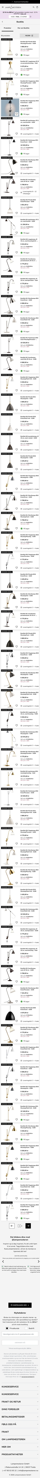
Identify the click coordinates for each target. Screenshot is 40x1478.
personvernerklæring (28, 1376)
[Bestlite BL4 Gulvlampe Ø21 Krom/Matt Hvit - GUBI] (20, 916)
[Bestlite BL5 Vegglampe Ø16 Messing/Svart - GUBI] (20, 1153)
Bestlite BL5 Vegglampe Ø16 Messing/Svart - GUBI (29, 1146)
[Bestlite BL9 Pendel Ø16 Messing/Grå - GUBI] (20, 463)
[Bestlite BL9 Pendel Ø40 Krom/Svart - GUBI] (20, 1015)
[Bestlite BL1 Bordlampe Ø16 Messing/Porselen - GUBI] (20, 758)
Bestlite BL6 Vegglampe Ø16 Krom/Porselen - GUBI (29, 555)
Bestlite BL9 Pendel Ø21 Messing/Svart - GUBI (28, 634)
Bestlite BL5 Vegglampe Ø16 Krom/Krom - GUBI (29, 654)
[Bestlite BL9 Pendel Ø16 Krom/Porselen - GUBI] (20, 207)
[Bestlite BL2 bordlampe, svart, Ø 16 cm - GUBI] (20, 975)
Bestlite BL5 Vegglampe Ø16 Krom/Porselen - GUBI (29, 1205)
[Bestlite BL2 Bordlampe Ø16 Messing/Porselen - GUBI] (20, 1034)
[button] (16, 55)
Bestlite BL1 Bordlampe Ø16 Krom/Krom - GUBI (29, 496)
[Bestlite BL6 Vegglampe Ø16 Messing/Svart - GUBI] (20, 1172)
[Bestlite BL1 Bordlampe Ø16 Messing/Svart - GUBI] (20, 522)
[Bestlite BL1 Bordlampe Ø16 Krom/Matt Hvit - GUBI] (20, 325)
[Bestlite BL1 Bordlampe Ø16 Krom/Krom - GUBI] (20, 502)
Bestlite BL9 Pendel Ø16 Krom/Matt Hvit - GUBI (28, 417)
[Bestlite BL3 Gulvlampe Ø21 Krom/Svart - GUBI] (20, 147)
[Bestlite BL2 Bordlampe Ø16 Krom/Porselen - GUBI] (20, 995)
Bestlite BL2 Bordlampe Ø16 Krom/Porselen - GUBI (29, 989)
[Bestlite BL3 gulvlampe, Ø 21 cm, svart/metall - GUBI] (20, 127)
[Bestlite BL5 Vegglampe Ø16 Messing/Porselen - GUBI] (20, 88)
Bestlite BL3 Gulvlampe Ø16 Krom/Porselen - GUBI (29, 792)
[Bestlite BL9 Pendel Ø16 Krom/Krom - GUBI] (20, 581)
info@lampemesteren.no (28, 1470)
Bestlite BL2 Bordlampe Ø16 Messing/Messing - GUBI (29, 870)
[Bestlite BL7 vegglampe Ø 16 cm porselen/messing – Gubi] (20, 68)
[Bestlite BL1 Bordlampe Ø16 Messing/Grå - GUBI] (20, 601)
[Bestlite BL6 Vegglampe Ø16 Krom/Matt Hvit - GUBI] (20, 1192)
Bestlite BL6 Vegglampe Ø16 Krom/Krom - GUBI (29, 1067)
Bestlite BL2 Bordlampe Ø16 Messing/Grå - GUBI (29, 673)
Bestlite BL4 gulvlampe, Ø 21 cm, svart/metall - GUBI (29, 220)
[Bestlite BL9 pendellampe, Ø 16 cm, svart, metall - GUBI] (20, 443)
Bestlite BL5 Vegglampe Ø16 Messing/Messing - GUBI (29, 535)
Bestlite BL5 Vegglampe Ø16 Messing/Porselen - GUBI (29, 82)
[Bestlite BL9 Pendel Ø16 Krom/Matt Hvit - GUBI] (20, 423)
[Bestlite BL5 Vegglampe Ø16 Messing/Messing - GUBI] (20, 542)
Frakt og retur (11, 1401)
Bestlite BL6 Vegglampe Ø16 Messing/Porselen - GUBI (29, 831)
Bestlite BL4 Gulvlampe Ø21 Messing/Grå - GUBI (29, 732)
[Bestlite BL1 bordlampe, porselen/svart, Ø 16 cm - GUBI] (20, 620)
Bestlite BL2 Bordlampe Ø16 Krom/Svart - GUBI (29, 160)
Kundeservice (10, 1386)
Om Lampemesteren (13, 1439)
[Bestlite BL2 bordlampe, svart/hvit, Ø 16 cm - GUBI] (20, 364)
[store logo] (14, 7)
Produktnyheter (12, 1454)
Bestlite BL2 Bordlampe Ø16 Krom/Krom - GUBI (29, 299)
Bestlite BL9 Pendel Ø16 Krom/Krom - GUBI (28, 575)
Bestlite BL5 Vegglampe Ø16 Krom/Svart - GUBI (29, 101)
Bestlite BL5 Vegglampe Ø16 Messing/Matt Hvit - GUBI (29, 378)
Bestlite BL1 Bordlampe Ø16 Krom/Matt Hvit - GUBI (29, 319)
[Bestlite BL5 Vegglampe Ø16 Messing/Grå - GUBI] (20, 1093)
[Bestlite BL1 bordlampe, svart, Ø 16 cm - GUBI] (20, 186)
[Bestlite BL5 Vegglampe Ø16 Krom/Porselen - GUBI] (20, 1212)
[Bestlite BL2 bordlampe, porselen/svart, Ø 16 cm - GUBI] (20, 266)
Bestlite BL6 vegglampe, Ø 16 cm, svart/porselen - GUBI (29, 930)
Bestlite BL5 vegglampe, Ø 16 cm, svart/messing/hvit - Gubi (28, 240)
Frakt (5, 1431)
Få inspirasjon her (19, 1305)
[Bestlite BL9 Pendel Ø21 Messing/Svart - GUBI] (20, 640)
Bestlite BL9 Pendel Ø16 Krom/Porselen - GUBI (28, 200)
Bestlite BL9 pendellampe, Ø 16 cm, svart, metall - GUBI (29, 437)
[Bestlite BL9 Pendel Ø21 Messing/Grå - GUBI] (20, 404)
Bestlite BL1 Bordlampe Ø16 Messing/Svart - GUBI (29, 516)
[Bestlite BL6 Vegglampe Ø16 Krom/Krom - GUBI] (20, 1074)
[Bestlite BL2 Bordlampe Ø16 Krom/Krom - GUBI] (20, 305)
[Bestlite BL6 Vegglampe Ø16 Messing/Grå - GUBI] (20, 482)
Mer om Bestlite (23, 28)
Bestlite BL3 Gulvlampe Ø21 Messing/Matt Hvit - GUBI (29, 1107)
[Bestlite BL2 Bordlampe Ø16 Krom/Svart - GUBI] (20, 167)
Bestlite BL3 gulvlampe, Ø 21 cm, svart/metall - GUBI (29, 121)
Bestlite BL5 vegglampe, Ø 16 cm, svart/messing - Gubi (28, 949)
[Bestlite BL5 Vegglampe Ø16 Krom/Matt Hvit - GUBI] (20, 1054)
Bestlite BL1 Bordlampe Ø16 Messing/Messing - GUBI (29, 1127)
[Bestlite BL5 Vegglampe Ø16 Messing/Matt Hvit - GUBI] (20, 384)
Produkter (7, 28)
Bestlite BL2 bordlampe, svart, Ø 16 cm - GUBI (28, 969)
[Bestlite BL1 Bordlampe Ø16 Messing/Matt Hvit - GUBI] (20, 857)
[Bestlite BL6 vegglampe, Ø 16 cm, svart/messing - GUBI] (20, 719)
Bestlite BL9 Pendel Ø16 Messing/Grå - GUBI (28, 457)
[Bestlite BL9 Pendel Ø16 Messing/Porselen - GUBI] (20, 48)
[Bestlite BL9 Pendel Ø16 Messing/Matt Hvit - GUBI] (20, 896)
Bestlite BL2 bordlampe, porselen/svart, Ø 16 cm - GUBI (28, 260)
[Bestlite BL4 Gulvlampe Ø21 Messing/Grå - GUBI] (20, 739)
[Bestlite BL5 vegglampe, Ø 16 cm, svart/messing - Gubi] (20, 955)
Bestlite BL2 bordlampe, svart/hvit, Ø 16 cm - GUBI (28, 358)
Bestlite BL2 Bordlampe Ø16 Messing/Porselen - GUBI (29, 1028)
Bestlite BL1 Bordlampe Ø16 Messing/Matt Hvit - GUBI (29, 851)
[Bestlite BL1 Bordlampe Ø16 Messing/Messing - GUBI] (20, 1133)
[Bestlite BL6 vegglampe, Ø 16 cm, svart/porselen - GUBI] (20, 936)
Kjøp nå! (23, 14)
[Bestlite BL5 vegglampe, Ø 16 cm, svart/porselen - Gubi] (20, 285)
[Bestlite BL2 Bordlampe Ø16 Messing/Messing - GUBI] (20, 877)
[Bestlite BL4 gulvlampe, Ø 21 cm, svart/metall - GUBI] (20, 226)
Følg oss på (9, 1424)
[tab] (20, 1386)
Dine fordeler (10, 1409)
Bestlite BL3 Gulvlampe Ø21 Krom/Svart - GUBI (29, 141)
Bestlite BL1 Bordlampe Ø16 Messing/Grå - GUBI (29, 594)
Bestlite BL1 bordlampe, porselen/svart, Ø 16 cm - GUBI (28, 614)
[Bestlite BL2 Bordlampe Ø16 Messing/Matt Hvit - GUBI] (20, 699)
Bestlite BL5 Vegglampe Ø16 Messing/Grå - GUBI (29, 1087)
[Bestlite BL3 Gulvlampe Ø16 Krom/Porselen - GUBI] (20, 798)
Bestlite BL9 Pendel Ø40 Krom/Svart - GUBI (28, 1008)
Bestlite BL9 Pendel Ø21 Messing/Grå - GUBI (28, 397)
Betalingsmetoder (13, 1416)
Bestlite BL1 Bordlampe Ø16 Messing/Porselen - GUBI (29, 752)
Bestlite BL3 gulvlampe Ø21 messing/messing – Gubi (29, 772)
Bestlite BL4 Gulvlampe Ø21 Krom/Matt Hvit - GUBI (29, 910)
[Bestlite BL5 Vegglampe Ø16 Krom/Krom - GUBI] (20, 660)
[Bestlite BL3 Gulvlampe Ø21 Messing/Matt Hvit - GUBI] (20, 1113)
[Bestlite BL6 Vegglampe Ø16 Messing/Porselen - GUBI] (20, 837)
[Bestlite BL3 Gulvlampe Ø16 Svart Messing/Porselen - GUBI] (20, 345)
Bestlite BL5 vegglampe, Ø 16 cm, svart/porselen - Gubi (29, 279)
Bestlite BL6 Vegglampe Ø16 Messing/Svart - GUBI (29, 1166)
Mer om (6, 1446)
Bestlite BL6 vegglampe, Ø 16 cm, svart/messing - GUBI (29, 713)
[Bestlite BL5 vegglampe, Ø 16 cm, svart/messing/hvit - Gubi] (20, 246)
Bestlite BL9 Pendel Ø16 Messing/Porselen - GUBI (28, 42)
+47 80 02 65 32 (10, 1470)
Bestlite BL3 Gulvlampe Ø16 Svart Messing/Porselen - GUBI (29, 338)
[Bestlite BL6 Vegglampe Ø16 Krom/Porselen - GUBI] (20, 561)
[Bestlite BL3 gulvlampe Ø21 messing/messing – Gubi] (20, 778)
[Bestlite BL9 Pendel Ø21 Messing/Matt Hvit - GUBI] (20, 818)
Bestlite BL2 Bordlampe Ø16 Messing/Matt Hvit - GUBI (29, 693)
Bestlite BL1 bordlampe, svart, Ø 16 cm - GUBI (28, 180)
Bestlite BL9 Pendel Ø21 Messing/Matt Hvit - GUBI (28, 811)
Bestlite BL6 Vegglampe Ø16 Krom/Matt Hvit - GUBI (29, 1186)
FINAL (19, 16)
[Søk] (33, 7)
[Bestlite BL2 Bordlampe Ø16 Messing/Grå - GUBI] (20, 680)
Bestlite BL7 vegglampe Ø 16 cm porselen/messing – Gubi (29, 62)
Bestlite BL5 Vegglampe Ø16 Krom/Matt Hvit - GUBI (29, 1048)
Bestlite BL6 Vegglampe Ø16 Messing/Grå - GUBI (29, 476)
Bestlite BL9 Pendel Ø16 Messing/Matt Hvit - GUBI (28, 890)
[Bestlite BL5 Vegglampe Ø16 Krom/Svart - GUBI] (20, 108)
